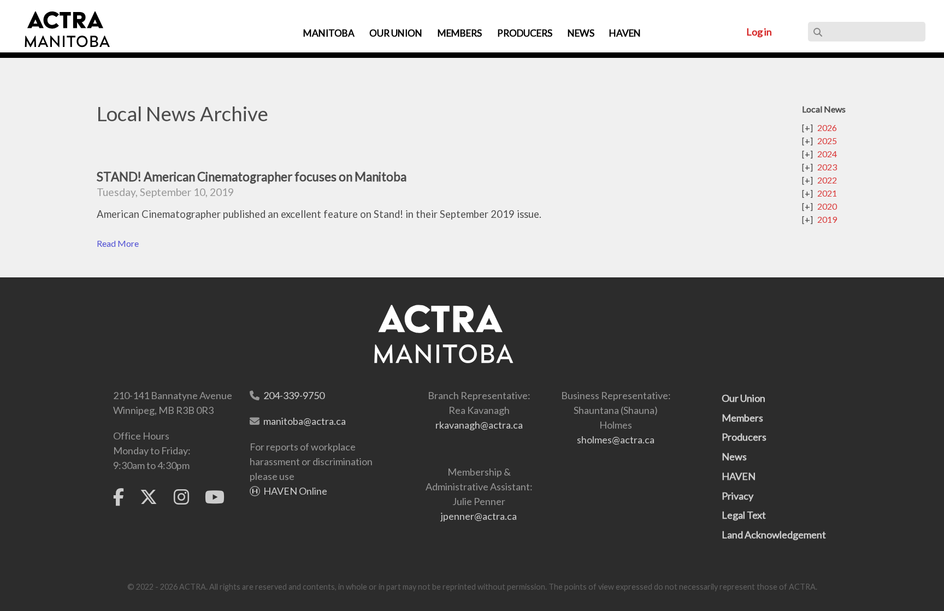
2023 (827, 167)
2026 (827, 127)
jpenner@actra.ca (479, 516)
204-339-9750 (293, 395)
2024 (827, 154)
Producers (744, 437)
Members (742, 418)
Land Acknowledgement (774, 535)
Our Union (743, 398)
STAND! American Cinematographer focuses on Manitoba (251, 176)
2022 (827, 180)
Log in (759, 32)
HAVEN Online (295, 491)
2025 (827, 140)
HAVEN (739, 476)
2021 (827, 193)
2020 (827, 206)
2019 (827, 219)
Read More (118, 243)
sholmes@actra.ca (615, 440)
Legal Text (744, 515)
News (734, 456)
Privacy (737, 496)
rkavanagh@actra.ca (479, 425)
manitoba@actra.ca (304, 421)
